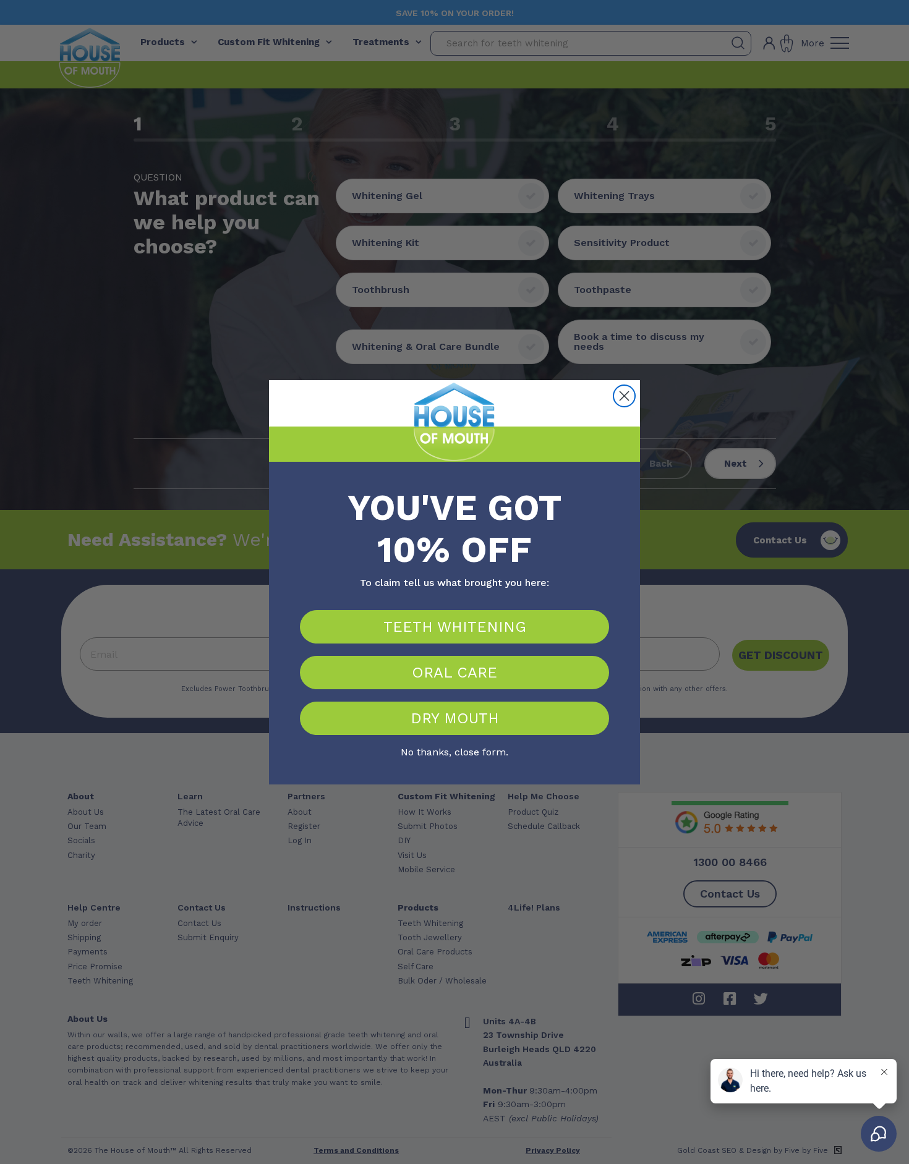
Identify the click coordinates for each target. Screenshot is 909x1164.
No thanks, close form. (454, 750)
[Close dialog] (624, 396)
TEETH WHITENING (454, 626)
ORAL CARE (454, 672)
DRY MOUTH (455, 718)
